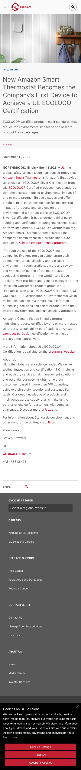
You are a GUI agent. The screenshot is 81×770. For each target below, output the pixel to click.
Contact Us (15, 617)
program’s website (61, 351)
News (9, 144)
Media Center (16, 673)
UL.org (51, 422)
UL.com (50, 409)
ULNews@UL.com (15, 454)
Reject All (40, 754)
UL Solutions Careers (21, 541)
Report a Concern (19, 588)
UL (63, 167)
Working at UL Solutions (23, 532)
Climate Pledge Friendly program (42, 243)
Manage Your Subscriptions (25, 626)
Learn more (10, 737)
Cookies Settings (40, 746)
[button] (5, 7)
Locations (14, 635)
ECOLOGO (15, 187)
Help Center (15, 570)
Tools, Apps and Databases (25, 579)
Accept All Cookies (40, 762)
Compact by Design (17, 333)
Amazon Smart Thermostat (22, 177)
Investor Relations (19, 682)
